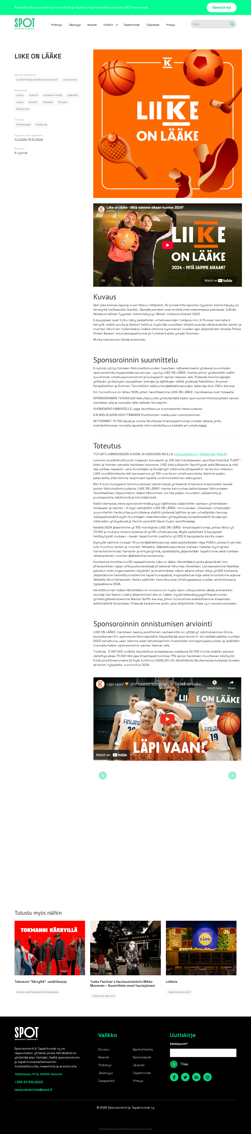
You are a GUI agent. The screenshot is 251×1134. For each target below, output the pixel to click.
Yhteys (170, 25)
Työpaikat (152, 25)
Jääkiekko (72, 95)
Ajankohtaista (143, 1049)
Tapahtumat (131, 25)
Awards (92, 25)
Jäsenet (139, 1065)
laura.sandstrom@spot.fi (33, 1089)
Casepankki (106, 1081)
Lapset (20, 102)
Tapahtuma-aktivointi (103, 996)
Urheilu (20, 95)
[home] (25, 24)
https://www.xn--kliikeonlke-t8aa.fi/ (200, 454)
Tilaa (184, 1064)
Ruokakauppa (23, 124)
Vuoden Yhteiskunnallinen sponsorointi (37, 79)
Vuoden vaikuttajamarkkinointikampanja (37, 992)
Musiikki (33, 102)
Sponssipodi (142, 1057)
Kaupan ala (41, 124)
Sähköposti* (179, 1044)
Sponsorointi (70, 79)
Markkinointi (22, 109)
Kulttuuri (33, 95)
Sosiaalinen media (52, 95)
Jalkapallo (48, 102)
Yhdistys (56, 25)
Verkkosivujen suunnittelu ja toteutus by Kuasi (125, 1128)
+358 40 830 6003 (29, 1082)
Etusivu (103, 1049)
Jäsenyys (74, 25)
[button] (110, 25)
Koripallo (62, 102)
